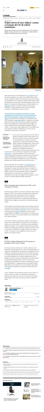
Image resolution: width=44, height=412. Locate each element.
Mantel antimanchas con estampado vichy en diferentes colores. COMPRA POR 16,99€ (36, 396)
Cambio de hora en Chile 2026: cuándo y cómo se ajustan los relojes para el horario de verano (22, 348)
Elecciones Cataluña (6, 18)
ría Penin (31, 164)
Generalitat (12, 18)
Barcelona (16, 18)
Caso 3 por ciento (16, 301)
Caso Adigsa (7, 301)
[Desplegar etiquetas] (38, 301)
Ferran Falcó (8, 153)
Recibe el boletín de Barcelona (11, 293)
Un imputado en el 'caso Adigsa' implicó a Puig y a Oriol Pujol (7, 143)
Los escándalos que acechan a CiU (7, 147)
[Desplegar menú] (4, 10)
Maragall (17, 120)
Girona (24, 18)
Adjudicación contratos (29, 301)
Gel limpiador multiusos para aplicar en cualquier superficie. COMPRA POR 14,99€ (36, 384)
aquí (27, 306)
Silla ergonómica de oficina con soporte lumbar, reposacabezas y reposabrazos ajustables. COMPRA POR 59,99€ (11, 399)
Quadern (30, 18)
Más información (7, 306)
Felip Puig (23, 209)
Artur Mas (7, 268)
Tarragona (20, 18)
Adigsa (23, 301)
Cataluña (6, 15)
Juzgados (11, 301)
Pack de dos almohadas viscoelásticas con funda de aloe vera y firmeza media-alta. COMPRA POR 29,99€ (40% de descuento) (36, 391)
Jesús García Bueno (15, 288)
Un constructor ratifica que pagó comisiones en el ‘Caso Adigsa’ (6, 138)
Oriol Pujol (17, 211)
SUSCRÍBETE (32, 7)
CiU (20, 301)
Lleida (27, 18)
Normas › (38, 296)
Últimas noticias (38, 18)
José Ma (27, 164)
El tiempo (33, 18)
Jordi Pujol (7, 105)
